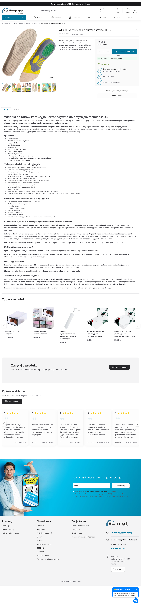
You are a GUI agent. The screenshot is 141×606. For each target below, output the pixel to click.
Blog (89, 18)
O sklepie (40, 552)
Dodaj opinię (14, 401)
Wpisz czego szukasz (49, 11)
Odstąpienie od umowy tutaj (48, 559)
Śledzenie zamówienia (80, 526)
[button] (135, 10)
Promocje (40, 18)
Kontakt (130, 18)
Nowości (58, 18)
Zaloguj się (76, 529)
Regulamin (41, 529)
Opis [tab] (6, 110)
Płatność (40, 540)
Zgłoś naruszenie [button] (20, 442)
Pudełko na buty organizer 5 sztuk (40, 332)
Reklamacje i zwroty (44, 544)
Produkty (7, 18)
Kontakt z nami (43, 555)
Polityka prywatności (45, 533)
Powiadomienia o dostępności (83, 537)
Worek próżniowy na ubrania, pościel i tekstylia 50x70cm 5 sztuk (124, 333)
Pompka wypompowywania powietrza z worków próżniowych (68, 335)
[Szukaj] (100, 10)
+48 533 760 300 (118, 548)
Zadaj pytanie (117, 96)
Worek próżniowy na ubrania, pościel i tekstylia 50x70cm (95, 333)
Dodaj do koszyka (127, 51)
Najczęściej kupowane (10, 533)
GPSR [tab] (16, 110)
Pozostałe (20, 23)
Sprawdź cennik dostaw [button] (111, 71)
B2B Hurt (103, 18)
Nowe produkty (8, 529)
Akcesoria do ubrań (31, 23)
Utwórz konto (77, 533)
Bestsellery (76, 18)
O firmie (117, 18)
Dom (14, 23)
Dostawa (40, 526)
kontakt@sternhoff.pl (122, 532)
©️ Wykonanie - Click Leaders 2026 (70, 581)
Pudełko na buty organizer (12, 332)
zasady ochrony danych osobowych (97, 491)
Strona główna (6, 23)
